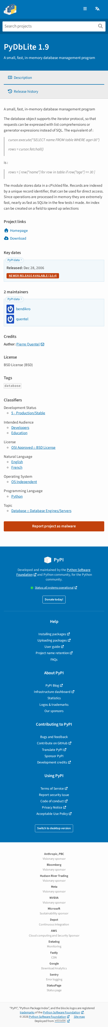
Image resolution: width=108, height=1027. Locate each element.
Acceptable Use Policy (52, 813)
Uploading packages (52, 640)
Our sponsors (54, 711)
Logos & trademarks (54, 704)
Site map (79, 1017)
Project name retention (52, 653)
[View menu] (85, 9)
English (17, 462)
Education (19, 433)
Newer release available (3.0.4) (33, 276)
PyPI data (14, 260)
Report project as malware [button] (54, 526)
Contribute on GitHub (52, 743)
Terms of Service (52, 788)
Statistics (54, 698)
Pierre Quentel (28, 344)
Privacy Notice (52, 807)
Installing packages (52, 634)
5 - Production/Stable (28, 413)
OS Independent (24, 482)
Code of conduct (52, 801)
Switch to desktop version (54, 828)
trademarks (27, 1012)
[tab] (54, 78)
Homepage (19, 230)
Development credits (52, 762)
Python (17, 496)
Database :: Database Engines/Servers (41, 511)
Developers (20, 427)
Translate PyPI (52, 749)
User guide (52, 646)
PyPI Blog (52, 685)
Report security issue (54, 794)
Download (18, 238)
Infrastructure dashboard (52, 691)
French (16, 467)
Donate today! (54, 599)
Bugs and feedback (54, 736)
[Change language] (97, 9)
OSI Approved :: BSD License (33, 447)
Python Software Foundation (61, 1012)
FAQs (54, 659)
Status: (54, 588)
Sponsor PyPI (54, 756)
